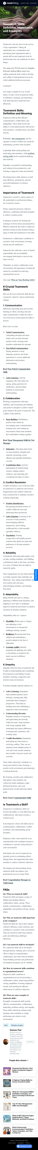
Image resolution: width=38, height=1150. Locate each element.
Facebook (21, 1143)
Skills (12, 35)
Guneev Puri (6, 35)
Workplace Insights (17, 1025)
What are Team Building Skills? (23, 280)
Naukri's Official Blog (16, 1140)
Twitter (28, 1143)
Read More (30, 1041)
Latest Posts (12, 1143)
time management (18, 138)
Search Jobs (25, 3)
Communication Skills (22, 797)
